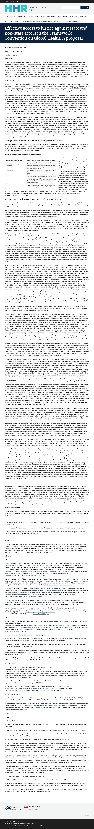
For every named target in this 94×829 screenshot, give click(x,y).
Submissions (22, 16)
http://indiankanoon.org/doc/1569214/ (38, 567)
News (37, 16)
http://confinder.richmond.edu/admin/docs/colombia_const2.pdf (55, 588)
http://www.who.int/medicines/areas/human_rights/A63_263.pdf (24, 683)
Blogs (43, 16)
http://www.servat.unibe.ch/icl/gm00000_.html (60, 621)
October (17, 21)
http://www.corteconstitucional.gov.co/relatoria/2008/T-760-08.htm (45, 705)
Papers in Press (62, 16)
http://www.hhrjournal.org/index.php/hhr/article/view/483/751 (34, 552)
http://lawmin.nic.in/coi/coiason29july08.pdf (17, 596)
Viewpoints (51, 16)
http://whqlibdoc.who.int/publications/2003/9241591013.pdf (22, 610)
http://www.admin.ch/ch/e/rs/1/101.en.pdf (24, 594)
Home (6, 21)
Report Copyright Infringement (31, 825)
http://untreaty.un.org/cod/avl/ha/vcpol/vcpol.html (40, 612)
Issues (31, 16)
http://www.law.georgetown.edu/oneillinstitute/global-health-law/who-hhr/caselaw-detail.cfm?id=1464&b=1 (55, 757)
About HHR (9, 16)
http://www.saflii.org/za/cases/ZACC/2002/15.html (20, 565)
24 (21, 21)
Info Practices (43, 825)
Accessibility (7, 825)
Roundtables (73, 16)
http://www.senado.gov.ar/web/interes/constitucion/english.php (47, 590)
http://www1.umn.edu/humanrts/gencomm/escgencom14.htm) (23, 669)
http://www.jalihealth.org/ (80, 544)
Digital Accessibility (17, 825)
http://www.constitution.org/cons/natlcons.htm (58, 585)
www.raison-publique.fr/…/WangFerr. (16, 749)
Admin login (86, 815)
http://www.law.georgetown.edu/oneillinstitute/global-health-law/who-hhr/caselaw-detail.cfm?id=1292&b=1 (36, 571)
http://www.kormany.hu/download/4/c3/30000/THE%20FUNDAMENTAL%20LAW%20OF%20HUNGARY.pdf (50, 627)
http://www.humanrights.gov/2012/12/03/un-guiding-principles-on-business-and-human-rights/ (33, 690)
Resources (83, 16)
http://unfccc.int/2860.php (41, 614)
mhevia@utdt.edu (36, 533)
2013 (11, 21)
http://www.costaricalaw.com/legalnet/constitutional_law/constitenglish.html (37, 592)
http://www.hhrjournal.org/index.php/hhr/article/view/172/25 (52, 602)
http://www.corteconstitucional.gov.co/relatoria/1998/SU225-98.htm (25, 575)
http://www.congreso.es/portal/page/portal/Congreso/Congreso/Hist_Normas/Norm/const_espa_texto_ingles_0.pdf (39, 625)
